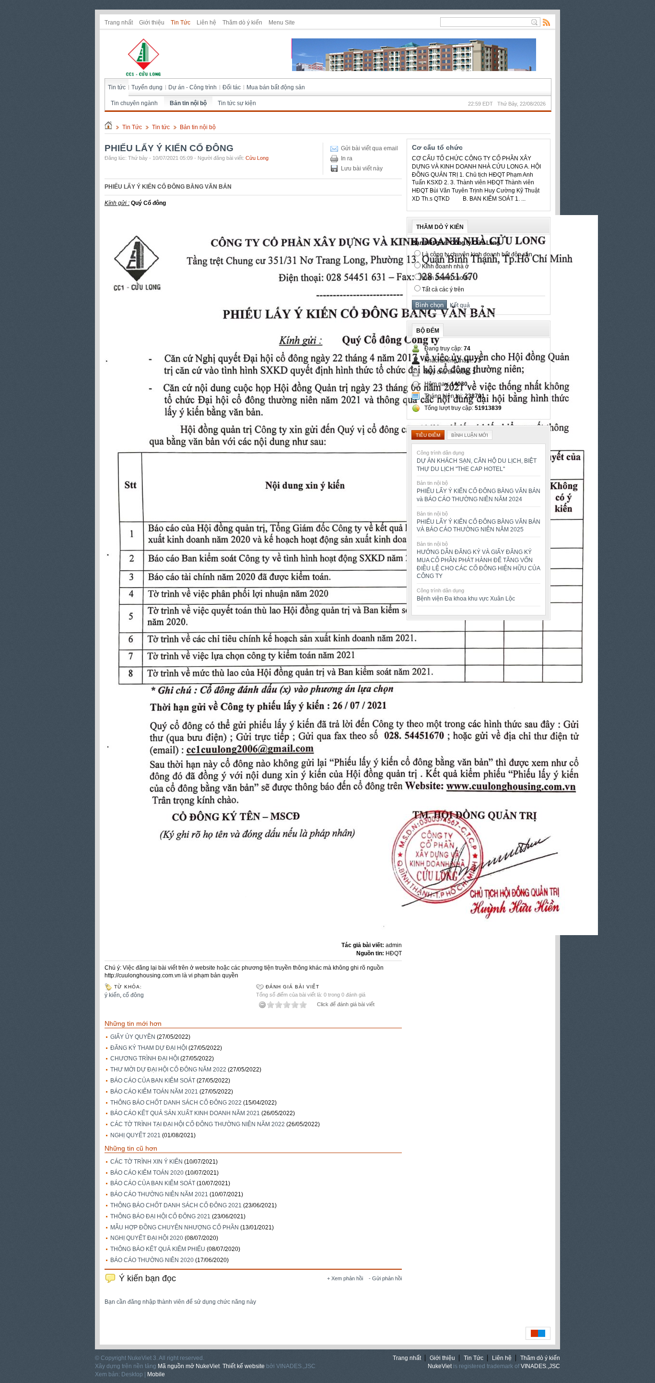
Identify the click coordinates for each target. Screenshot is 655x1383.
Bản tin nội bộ (188, 103)
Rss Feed (546, 22)
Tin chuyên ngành (134, 103)
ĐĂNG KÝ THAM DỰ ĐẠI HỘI (148, 1048)
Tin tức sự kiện (237, 103)
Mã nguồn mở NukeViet (189, 1366)
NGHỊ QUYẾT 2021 (135, 1135)
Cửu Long (257, 158)
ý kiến (112, 995)
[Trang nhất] (108, 127)
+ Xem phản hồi (345, 1278)
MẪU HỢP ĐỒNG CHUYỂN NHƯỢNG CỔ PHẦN (174, 1227)
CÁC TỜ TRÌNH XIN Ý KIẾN (146, 1161)
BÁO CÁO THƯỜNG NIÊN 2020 (152, 1260)
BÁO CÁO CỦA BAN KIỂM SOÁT (152, 1080)
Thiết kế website (243, 1366)
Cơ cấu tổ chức (437, 147)
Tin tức (117, 87)
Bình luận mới (469, 435)
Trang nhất (119, 22)
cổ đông (133, 995)
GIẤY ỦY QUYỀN (132, 1037)
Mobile (156, 1374)
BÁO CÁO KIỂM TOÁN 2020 (147, 1172)
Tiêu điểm (428, 435)
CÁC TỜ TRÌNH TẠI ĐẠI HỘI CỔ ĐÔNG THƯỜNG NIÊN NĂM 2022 (197, 1124)
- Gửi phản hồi (385, 1278)
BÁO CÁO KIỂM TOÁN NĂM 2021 (154, 1091)
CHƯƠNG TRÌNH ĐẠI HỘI (144, 1058)
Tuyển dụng (147, 87)
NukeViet (440, 1366)
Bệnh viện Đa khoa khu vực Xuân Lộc (466, 598)
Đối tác (231, 87)
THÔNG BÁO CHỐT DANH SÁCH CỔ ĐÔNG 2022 (176, 1102)
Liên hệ (206, 22)
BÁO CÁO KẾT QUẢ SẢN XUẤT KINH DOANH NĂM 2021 (185, 1113)
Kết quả (458, 305)
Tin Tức (180, 22)
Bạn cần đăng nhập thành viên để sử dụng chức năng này (180, 1302)
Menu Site (282, 22)
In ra (346, 158)
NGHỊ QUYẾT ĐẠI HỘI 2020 (146, 1238)
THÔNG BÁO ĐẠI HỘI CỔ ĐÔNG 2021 (160, 1216)
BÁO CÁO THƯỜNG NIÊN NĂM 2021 (159, 1194)
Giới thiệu (151, 22)
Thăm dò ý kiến (242, 22)
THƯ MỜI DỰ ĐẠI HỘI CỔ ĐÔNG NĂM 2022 (168, 1069)
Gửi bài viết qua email (369, 148)
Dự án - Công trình (192, 87)
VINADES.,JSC (540, 1366)
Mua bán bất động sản (275, 87)
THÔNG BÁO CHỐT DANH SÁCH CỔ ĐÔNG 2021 (176, 1205)
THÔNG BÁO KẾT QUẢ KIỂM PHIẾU (157, 1249)
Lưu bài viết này (362, 168)
